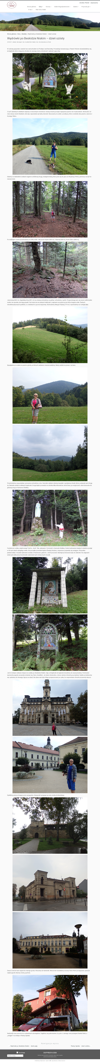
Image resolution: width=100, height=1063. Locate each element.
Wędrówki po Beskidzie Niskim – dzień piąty (23, 1046)
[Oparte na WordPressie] (50, 1060)
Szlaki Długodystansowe (62, 6)
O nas (30, 9)
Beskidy (24, 34)
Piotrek (49, 42)
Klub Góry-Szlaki (41, 9)
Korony (48, 6)
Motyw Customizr (62, 1060)
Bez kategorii (19, 42)
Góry (40, 6)
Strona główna (31, 6)
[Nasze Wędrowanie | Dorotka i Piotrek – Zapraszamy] (11, 4)
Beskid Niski (29, 42)
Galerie (75, 6)
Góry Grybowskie (42, 42)
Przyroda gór (85, 6)
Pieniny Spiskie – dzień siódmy (81, 1046)
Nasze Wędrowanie (41, 1060)
